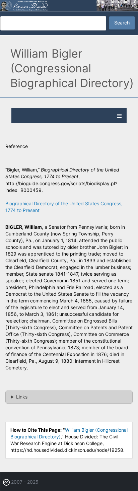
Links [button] (21, 397)
